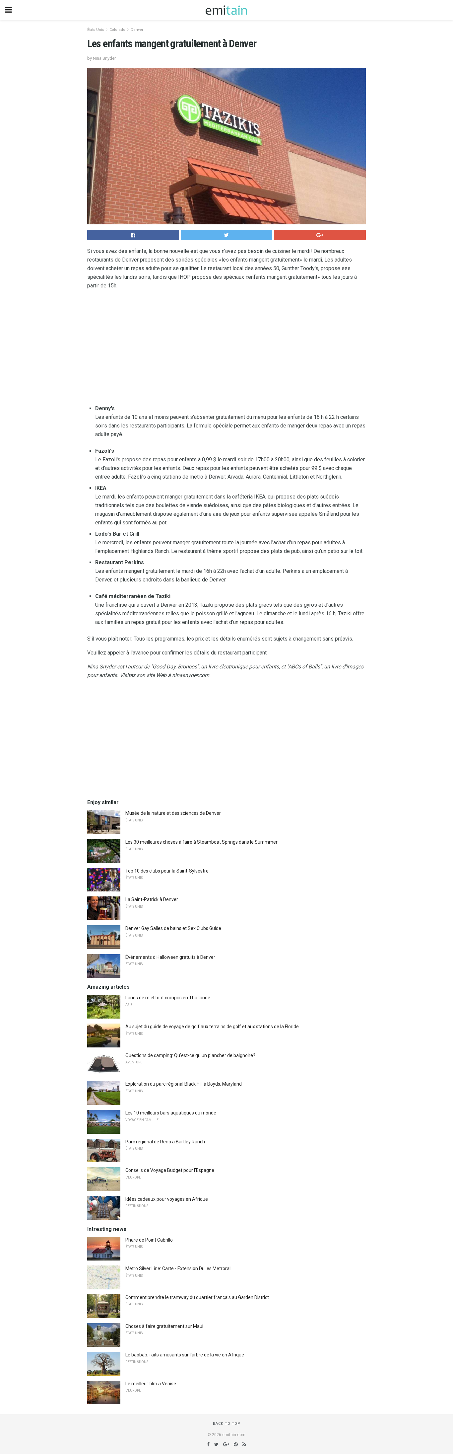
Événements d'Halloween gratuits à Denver (170, 957)
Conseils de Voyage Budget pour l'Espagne (169, 1170)
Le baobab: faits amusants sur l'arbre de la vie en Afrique (184, 1354)
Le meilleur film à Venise (150, 1383)
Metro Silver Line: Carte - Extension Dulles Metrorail (178, 1268)
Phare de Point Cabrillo (149, 1240)
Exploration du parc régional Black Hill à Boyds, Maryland (183, 1084)
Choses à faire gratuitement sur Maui (164, 1326)
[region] (226, 348)
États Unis (95, 30)
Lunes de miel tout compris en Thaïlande (167, 997)
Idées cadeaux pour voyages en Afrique (166, 1199)
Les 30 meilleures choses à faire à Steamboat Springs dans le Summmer (201, 842)
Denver (137, 30)
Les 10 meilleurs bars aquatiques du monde (170, 1112)
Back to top (226, 1423)
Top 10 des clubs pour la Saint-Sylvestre (167, 871)
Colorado (117, 30)
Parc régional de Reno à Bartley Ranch (165, 1141)
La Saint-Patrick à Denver (151, 899)
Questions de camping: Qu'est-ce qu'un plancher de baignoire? (190, 1055)
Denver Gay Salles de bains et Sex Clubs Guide (173, 928)
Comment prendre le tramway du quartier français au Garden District (197, 1297)
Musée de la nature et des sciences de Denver (173, 813)
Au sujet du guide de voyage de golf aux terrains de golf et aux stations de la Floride (212, 1026)
